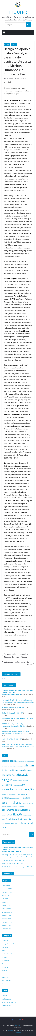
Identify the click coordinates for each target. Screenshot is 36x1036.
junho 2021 (5, 902)
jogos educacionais (14, 798)
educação (27, 770)
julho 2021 (5, 899)
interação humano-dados (8, 794)
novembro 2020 (7, 905)
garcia (9, 784)
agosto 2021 (6, 895)
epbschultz (25, 78)
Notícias (4, 964)
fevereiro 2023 (6, 885)
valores (5, 826)
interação (27, 789)
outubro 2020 (6, 909)
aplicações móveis (6, 766)
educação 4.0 (8, 774)
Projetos (14, 44)
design (29, 765)
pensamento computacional (16, 809)
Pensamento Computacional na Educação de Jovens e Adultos (16, 655)
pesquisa (6, 44)
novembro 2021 (7, 892)
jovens (21, 798)
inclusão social (17, 790)
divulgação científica (8, 944)
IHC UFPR (18, 12)
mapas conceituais (6, 806)
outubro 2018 (6, 925)
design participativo (12, 770)
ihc (23, 784)
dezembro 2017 (7, 929)
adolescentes (19, 761)
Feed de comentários (9, 1002)
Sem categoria (6, 980)
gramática (15, 785)
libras (17, 803)
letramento (11, 803)
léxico (23, 803)
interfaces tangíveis (20, 794)
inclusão (7, 789)
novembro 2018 (7, 922)
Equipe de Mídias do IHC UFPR (12, 739)
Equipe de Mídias (7, 954)
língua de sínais (29, 803)
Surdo (9, 819)
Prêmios (4, 970)
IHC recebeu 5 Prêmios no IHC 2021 (13, 707)
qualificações (15, 814)
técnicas (4, 984)
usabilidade (28, 823)
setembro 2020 (7, 912)
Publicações (6, 977)
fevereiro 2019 (6, 919)
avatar (18, 766)
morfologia (21, 806)
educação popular (17, 780)
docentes (5, 947)
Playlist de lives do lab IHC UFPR (12, 713)
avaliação (13, 766)
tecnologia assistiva (22, 819)
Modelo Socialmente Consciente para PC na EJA (17, 718)
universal (17, 823)
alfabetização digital (28, 761)
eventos (4, 957)
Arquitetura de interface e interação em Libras (17, 663)
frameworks (6, 960)
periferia (4, 815)
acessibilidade (9, 760)
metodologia (15, 806)
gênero (20, 785)
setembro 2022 (7, 889)
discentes (5, 941)
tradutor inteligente (7, 823)
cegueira (22, 766)
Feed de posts (6, 999)
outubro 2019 (6, 915)
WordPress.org (6, 1006)
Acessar (4, 996)
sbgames (26, 815)
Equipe (4, 950)
